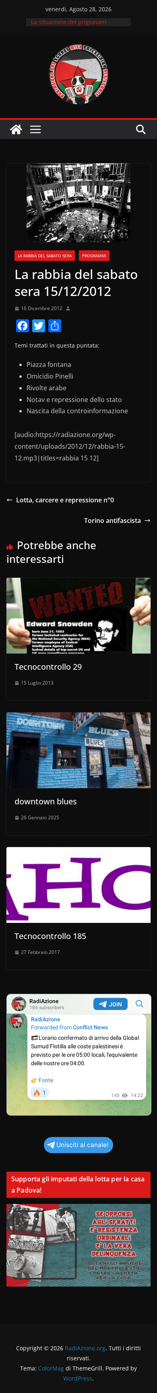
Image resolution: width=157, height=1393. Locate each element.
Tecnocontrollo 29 (48, 666)
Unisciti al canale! (82, 1145)
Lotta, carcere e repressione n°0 (65, 500)
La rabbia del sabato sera (45, 255)
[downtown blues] (78, 718)
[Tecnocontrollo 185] (78, 852)
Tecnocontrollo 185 (50, 936)
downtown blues (45, 801)
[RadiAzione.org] (16, 129)
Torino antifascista (112, 520)
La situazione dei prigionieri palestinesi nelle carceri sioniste (74, 26)
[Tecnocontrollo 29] (78, 583)
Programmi (94, 255)
